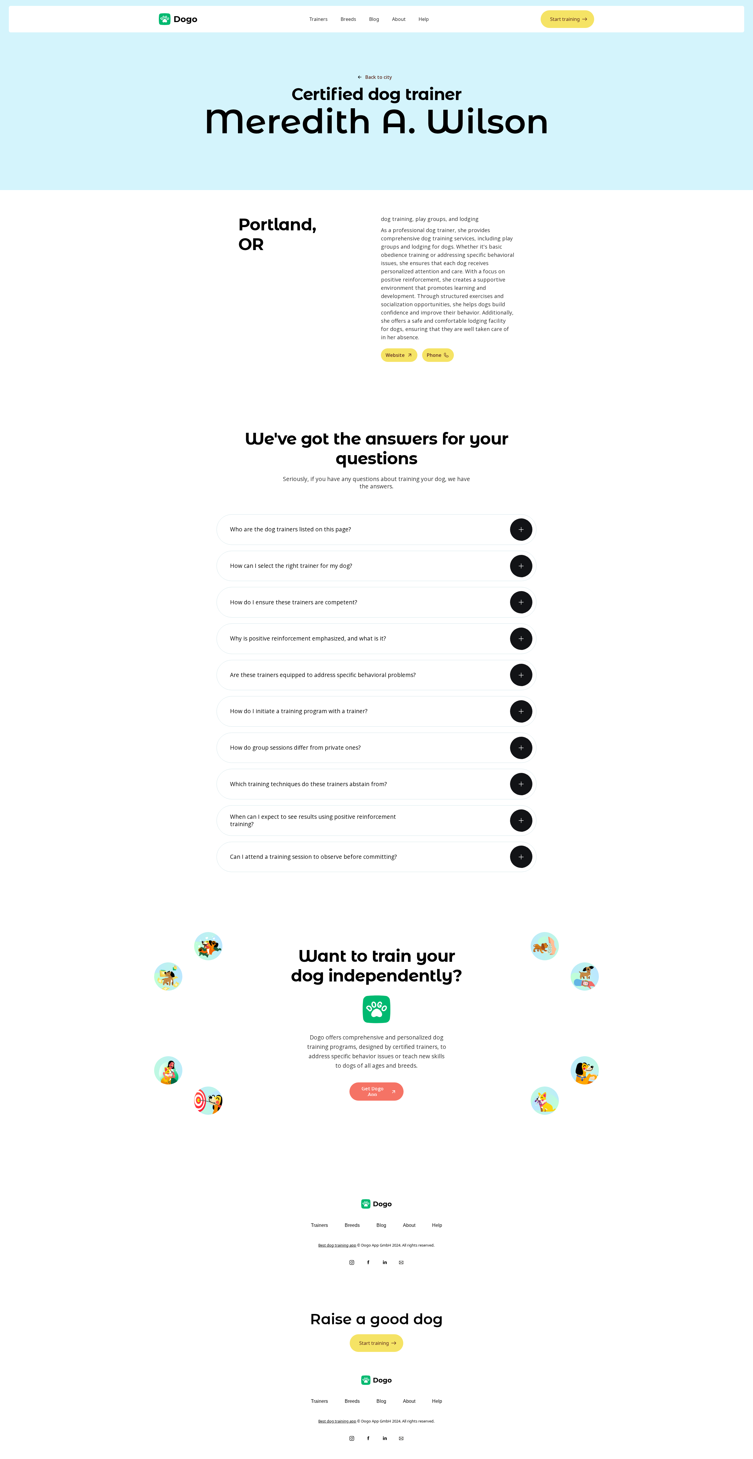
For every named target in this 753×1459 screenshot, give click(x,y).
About (399, 19)
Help (424, 19)
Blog (374, 19)
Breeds (348, 19)
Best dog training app (337, 1245)
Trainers (318, 19)
